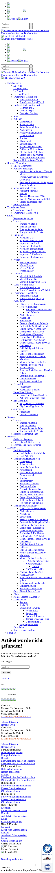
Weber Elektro (26, 265)
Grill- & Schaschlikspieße (32, 353)
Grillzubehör (19, 301)
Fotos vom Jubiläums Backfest (16, 785)
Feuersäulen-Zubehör (30, 389)
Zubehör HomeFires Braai (32, 398)
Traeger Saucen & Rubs (31, 229)
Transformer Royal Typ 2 (32, 102)
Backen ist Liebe (28, 143)
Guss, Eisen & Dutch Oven (26, 442)
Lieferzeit (5, 807)
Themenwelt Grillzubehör (25, 505)
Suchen (6, 672)
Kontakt (5, 813)
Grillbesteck (25, 345)
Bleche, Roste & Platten (31, 152)
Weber (16, 259)
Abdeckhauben (27, 315)
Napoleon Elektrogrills (30, 246)
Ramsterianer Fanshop (24, 630)
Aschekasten (26, 130)
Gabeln (35, 566)
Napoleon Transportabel (31, 248)
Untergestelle (26, 121)
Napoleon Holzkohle (30, 243)
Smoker (11, 417)
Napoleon (18, 235)
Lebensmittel (19, 599)
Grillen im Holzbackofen (32, 149)
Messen (23, 193)
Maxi (15, 116)
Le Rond (17, 85)
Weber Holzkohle (28, 262)
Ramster (24, 602)
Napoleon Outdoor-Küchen (33, 251)
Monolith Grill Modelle (31, 276)
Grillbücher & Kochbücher (33, 329)
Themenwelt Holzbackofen (26, 458)
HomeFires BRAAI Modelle (33, 395)
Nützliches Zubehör (29, 483)
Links (4, 818)
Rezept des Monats (10, 755)
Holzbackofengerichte (11, 752)
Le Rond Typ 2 (20, 88)
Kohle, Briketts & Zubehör (33, 356)
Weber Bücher (26, 271)
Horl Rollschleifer (28, 306)
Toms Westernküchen (23, 284)
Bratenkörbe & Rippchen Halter (35, 326)
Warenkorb (27, 13)
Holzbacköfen (14, 83)
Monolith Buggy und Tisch (33, 282)
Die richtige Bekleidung (31, 503)
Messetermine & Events (24, 188)
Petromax (11, 436)
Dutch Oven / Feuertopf (31, 334)
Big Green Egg (20, 400)
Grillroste (24, 351)
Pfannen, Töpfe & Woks (31, 364)
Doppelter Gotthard (29, 113)
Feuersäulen (19, 384)
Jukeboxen (18, 409)
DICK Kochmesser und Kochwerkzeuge (37, 562)
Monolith (17, 273)
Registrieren (27, 3)
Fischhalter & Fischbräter (32, 337)
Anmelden (21, 6)
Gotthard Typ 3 (27, 110)
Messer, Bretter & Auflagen (33, 362)
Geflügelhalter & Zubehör (32, 340)
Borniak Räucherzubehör (25, 434)
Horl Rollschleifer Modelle (38, 309)
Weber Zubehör (27, 268)
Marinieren (25, 359)
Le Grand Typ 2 (21, 94)
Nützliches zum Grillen (31, 381)
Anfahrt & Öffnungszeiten (14, 816)
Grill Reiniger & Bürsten (31, 348)
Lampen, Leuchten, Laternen (27, 445)
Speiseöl (24, 605)
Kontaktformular (21, 204)
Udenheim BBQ (34, 621)
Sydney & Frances (35, 616)
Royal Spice (31, 613)
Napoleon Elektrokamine (32, 257)
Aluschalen (25, 317)
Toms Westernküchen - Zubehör (35, 290)
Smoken (24, 138)
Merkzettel (43, 10)
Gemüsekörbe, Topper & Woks (35, 342)
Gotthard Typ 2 (27, 108)
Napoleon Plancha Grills (31, 240)
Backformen (25, 320)
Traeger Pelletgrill (28, 224)
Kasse (23, 16)
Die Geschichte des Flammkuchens (18, 763)
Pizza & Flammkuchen (31, 146)
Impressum (29, 864)
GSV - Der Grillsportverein (33, 304)
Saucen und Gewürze (30, 608)
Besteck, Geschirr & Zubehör (34, 323)
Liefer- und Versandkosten (14, 810)
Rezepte (5, 758)
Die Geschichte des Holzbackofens (18, 760)
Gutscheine (18, 627)
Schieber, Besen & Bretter (32, 157)
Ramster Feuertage (29, 190)
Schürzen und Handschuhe (33, 375)
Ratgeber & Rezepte (23, 168)
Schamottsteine (27, 124)
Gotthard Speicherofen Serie (27, 105)
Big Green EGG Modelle (32, 403)
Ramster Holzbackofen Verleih (28, 160)
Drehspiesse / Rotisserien (32, 331)
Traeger (17, 221)
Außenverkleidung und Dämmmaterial (31, 134)
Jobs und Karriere (9, 722)
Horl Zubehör (32, 312)
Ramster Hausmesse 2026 (32, 196)
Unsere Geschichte (22, 166)
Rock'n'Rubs (32, 610)
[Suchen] (31, 24)
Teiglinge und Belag (29, 624)
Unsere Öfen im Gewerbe (13, 788)
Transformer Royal (29, 99)
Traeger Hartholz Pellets (31, 232)
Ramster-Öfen (8, 725)
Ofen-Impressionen (10, 791)
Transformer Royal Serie (25, 96)
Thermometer (26, 141)
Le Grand (18, 91)
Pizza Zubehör (27, 367)
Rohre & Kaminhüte (29, 127)
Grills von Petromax (23, 439)
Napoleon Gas (26, 237)
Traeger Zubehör (28, 226)
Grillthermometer (28, 378)
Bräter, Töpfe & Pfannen (31, 154)
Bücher (16, 594)
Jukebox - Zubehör (29, 414)
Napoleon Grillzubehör (31, 254)
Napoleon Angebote (23, 218)
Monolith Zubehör (28, 279)
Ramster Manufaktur (17, 163)
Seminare (11, 632)
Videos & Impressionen (31, 201)
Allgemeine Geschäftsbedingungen (18, 862)
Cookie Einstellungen (11, 821)
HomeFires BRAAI (23, 392)
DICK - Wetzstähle (35, 569)
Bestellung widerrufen (12, 859)
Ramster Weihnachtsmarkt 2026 (35, 199)
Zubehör (17, 119)
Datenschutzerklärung (11, 864)
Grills (10, 215)
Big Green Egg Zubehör (31, 406)
